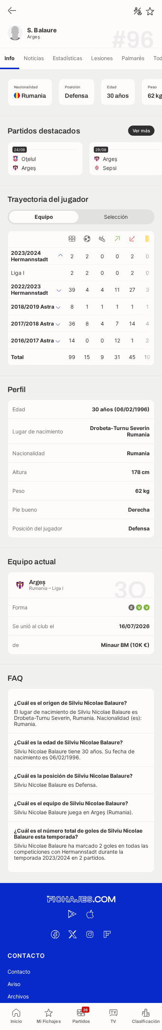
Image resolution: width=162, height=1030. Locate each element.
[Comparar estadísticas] (137, 11)
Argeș (33, 36)
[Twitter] (72, 934)
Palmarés (133, 58)
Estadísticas (67, 58)
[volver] (12, 11)
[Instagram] (89, 934)
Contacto (19, 971)
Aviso (14, 984)
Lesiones (102, 58)
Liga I (17, 273)
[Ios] (89, 913)
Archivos (18, 996)
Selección (116, 217)
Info (10, 58)
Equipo (44, 217)
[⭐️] (149, 11)
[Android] (72, 913)
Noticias (34, 58)
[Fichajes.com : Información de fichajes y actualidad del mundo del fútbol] (81, 899)
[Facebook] (55, 934)
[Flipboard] (107, 934)
